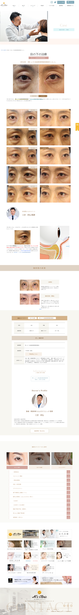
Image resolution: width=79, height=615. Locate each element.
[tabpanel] (39, 292)
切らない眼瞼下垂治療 (19, 513)
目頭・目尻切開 (17, 484)
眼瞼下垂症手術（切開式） (20, 509)
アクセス (71, 2)
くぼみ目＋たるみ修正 (19, 505)
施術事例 (61, 5)
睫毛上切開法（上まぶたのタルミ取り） (23, 496)
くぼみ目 (15, 500)
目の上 (14, 5)
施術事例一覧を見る (39, 431)
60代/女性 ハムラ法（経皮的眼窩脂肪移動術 (22, 252)
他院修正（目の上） (18, 517)
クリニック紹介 (61, 2)
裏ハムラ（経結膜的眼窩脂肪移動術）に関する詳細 (40, 378)
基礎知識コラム (70, 5)
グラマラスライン (17, 488)
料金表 (42, 5)
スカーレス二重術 (17, 476)
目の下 (23, 5)
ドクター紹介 (51, 5)
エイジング (33, 5)
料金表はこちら (33, 354)
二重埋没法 (16, 472)
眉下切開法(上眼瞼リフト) (20, 492)
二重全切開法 (16, 480)
